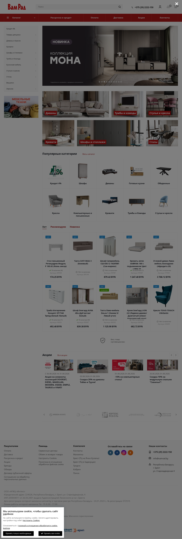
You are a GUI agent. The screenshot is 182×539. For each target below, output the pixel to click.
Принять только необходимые (18, 533)
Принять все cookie (51, 533)
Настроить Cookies (31, 520)
